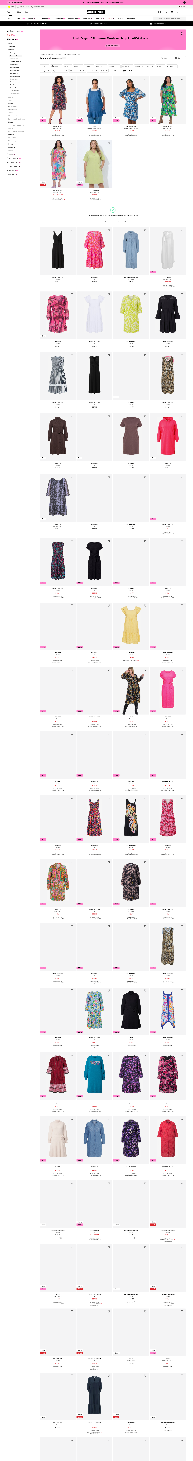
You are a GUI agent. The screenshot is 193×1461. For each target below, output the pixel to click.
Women (10, 12)
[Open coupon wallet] (159, 12)
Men (19, 12)
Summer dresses (70, 54)
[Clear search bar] (184, 18)
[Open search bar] (154, 19)
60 (79, 54)
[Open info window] (184, 2)
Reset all (128, 71)
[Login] (165, 12)
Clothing (50, 54)
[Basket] (184, 12)
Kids (26, 12)
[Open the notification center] (172, 12)
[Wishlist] (178, 12)
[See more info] (58, 137)
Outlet (12, 6)
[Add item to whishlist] (72, 79)
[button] (166, 58)
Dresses (59, 54)
